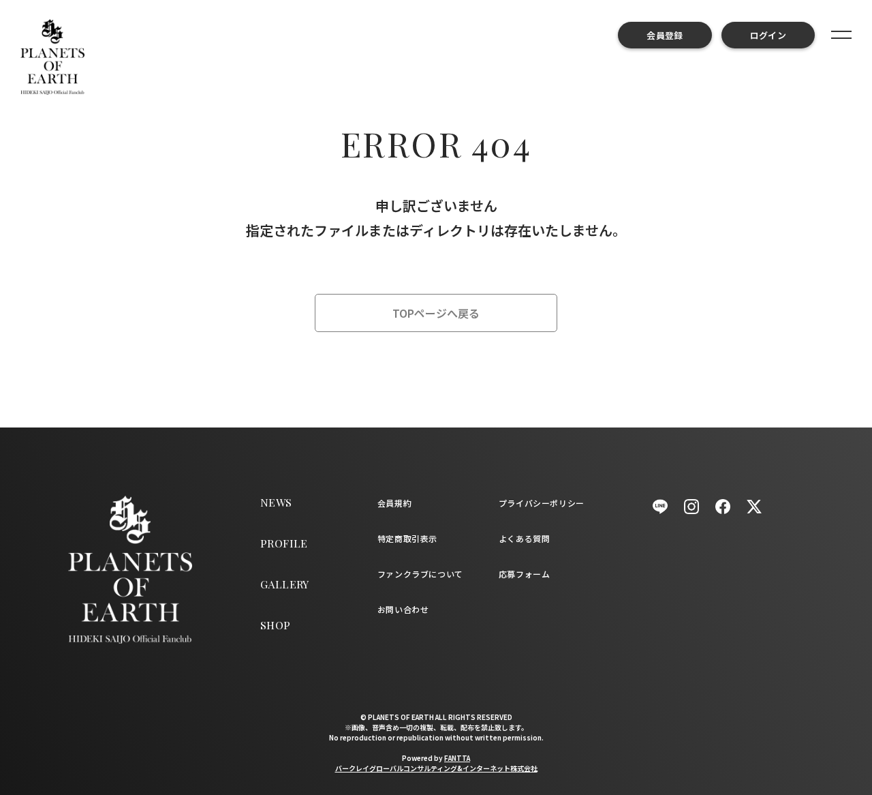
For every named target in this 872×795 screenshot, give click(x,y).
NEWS (276, 502)
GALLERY (284, 584)
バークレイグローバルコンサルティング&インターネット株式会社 (436, 768)
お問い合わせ (403, 609)
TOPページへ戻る (436, 313)
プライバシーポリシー (542, 503)
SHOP (275, 625)
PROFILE (284, 543)
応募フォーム (524, 574)
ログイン (768, 35)
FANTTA (457, 758)
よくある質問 (524, 538)
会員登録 (665, 35)
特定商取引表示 (407, 538)
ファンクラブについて (420, 574)
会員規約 (394, 503)
